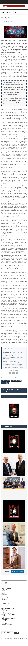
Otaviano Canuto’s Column (8, 614)
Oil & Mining (4, 594)
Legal (2, 592)
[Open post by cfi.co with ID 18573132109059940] (14, 488)
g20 (8, 383)
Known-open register (6, 624)
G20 (21, 300)
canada (12, 380)
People (3, 612)
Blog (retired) (4, 619)
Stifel (12, 109)
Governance (4, 623)
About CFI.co (4, 607)
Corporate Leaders (6, 588)
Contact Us (4, 622)
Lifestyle (3, 593)
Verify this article (9, 348)
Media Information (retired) (8, 618)
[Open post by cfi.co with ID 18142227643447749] (14, 534)
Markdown (13, 357)
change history (6, 358)
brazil (8, 380)
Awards (3, 609)
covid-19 (4, 383)
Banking (3, 587)
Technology (4, 599)
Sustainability (4, 597)
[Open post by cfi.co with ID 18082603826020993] (14, 558)
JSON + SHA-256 (20, 357)
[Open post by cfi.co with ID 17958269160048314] (14, 511)
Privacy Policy (4, 620)
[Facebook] (10, 373)
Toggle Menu (15, 2)
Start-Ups (3, 598)
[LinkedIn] (17, 373)
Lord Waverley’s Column (7, 615)
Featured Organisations (7, 610)
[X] (13, 373)
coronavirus (18, 380)
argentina (4, 380)
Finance (3, 590)
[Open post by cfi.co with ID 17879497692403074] (14, 465)
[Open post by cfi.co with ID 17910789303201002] (14, 441)
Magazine (3, 617)
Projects (3, 595)
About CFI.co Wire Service (7, 608)
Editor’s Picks (4, 589)
